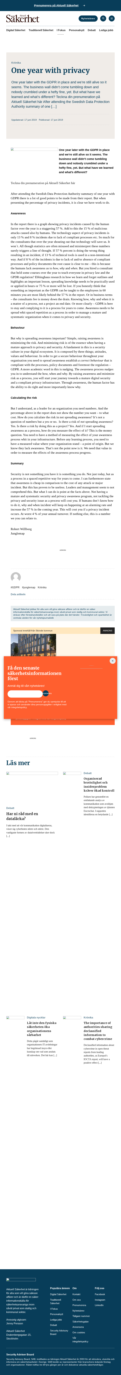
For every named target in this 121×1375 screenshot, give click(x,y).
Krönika (16, 62)
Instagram (100, 1299)
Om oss (76, 1299)
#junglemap (28, 587)
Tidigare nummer (81, 1316)
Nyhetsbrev (88, 18)
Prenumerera (79, 1305)
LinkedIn (99, 1305)
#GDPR (15, 587)
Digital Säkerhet (15, 30)
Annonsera (78, 1327)
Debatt (92, 30)
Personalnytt (76, 30)
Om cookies (78, 1332)
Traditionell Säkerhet (41, 30)
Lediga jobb (106, 30)
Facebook (100, 1294)
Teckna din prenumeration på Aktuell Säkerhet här (43, 183)
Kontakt (76, 1294)
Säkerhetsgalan (80, 1321)
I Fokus (61, 30)
